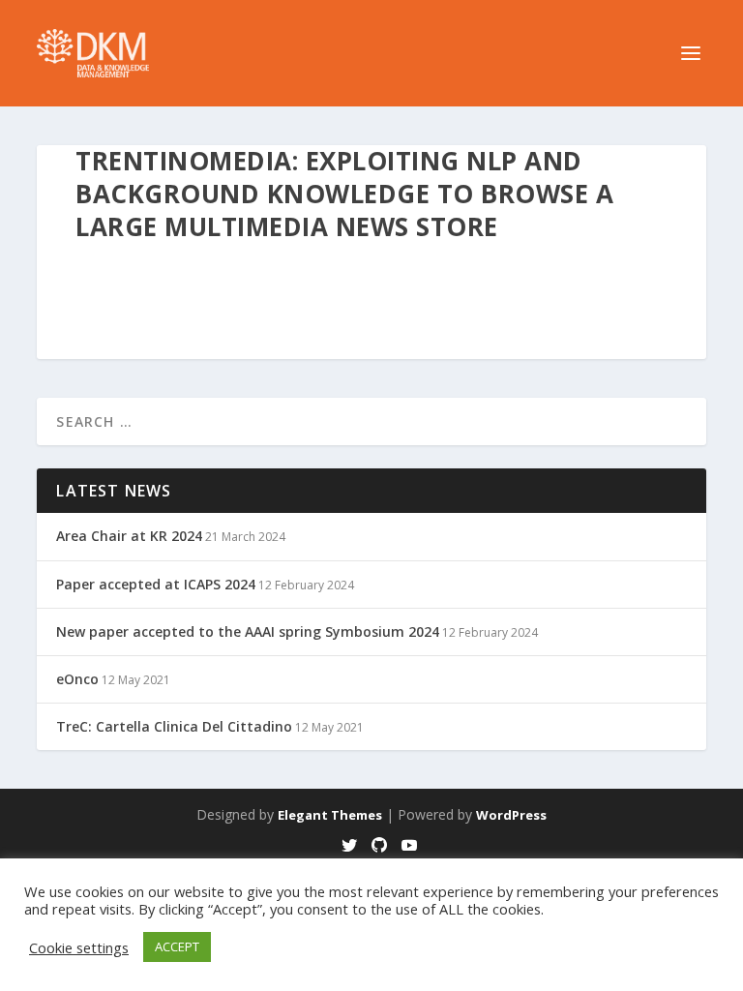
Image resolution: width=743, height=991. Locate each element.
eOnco (77, 679)
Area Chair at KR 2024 (129, 535)
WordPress (511, 815)
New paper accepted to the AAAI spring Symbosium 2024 (247, 631)
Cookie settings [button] (79, 947)
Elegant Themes (330, 815)
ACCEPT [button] (177, 946)
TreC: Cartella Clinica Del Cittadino (174, 726)
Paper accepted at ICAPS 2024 (155, 584)
